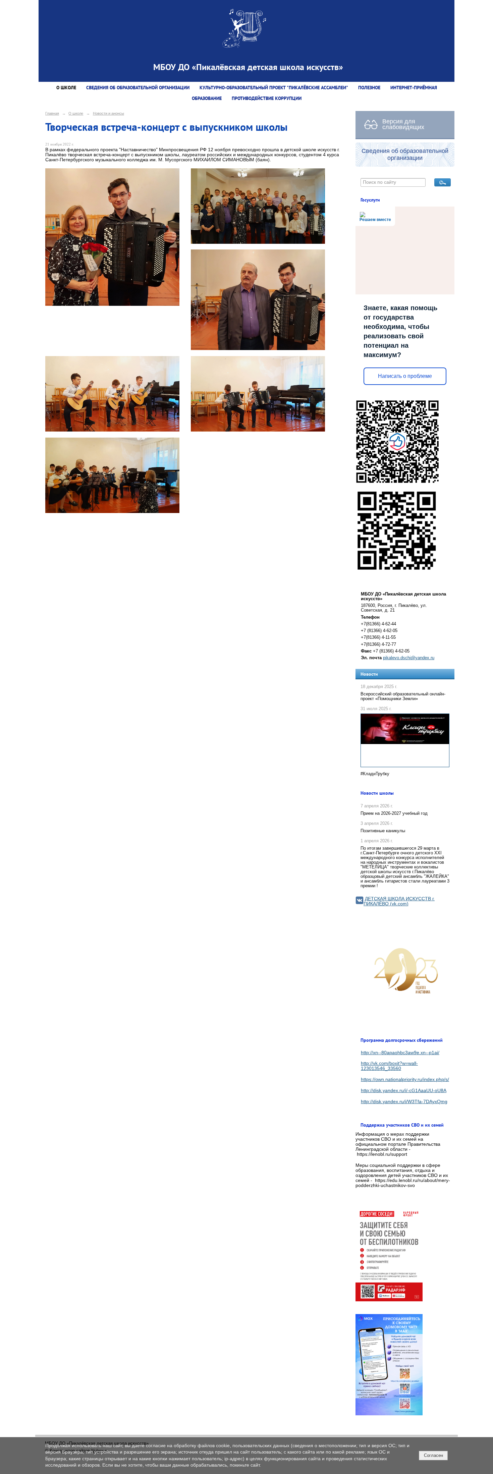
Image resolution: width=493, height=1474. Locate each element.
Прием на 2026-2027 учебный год (394, 813)
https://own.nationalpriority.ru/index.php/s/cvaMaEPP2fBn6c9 (425, 1079)
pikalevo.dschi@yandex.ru (408, 658)
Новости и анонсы (108, 113)
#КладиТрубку (375, 774)
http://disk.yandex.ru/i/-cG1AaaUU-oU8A (403, 1090)
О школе (66, 87)
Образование (207, 98)
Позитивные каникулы (383, 831)
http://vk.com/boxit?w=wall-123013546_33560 (389, 1066)
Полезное (369, 87)
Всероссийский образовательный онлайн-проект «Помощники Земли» (403, 696)
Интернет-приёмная (413, 87)
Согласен (433, 1455)
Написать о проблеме (405, 376)
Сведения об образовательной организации (137, 87)
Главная (52, 113)
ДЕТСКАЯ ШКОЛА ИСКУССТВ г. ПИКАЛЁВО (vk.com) (399, 901)
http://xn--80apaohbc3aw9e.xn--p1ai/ (400, 1052)
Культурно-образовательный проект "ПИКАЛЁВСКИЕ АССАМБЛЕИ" (274, 87)
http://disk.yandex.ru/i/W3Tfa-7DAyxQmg (404, 1101)
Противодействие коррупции (267, 98)
